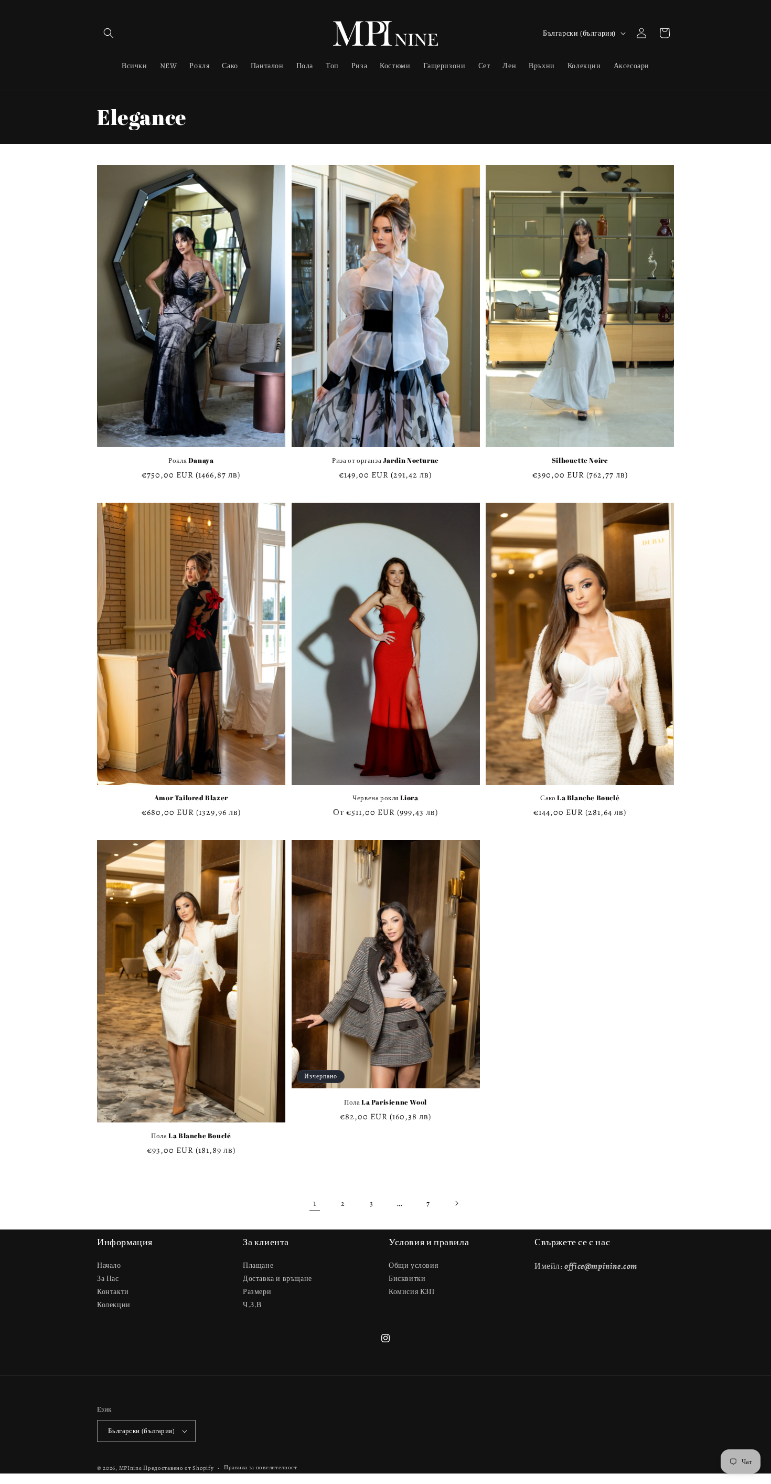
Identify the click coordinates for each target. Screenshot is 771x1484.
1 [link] (314, 1203)
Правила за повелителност (260, 1467)
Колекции (114, 1305)
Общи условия (413, 1265)
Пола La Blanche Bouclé (191, 1135)
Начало (109, 1265)
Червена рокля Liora (385, 797)
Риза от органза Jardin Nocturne (385, 460)
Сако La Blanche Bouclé (579, 797)
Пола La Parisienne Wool (385, 1102)
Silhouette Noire (580, 460)
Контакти (113, 1292)
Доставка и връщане (277, 1279)
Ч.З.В (252, 1305)
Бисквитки (407, 1279)
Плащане (258, 1265)
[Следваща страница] (456, 1203)
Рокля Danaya (190, 460)
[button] (108, 33)
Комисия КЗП (412, 1292)
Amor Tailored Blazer (191, 797)
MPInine (130, 1468)
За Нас (108, 1279)
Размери (257, 1292)
